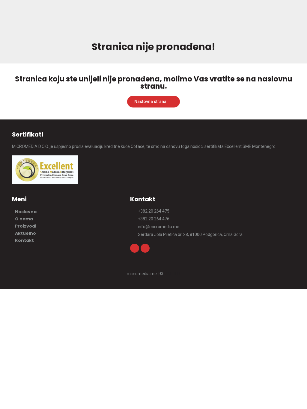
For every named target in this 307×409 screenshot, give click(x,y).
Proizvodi (25, 226)
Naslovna (26, 212)
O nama (24, 219)
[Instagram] (134, 248)
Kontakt (24, 240)
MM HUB (172, 273)
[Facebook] (145, 248)
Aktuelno (25, 233)
